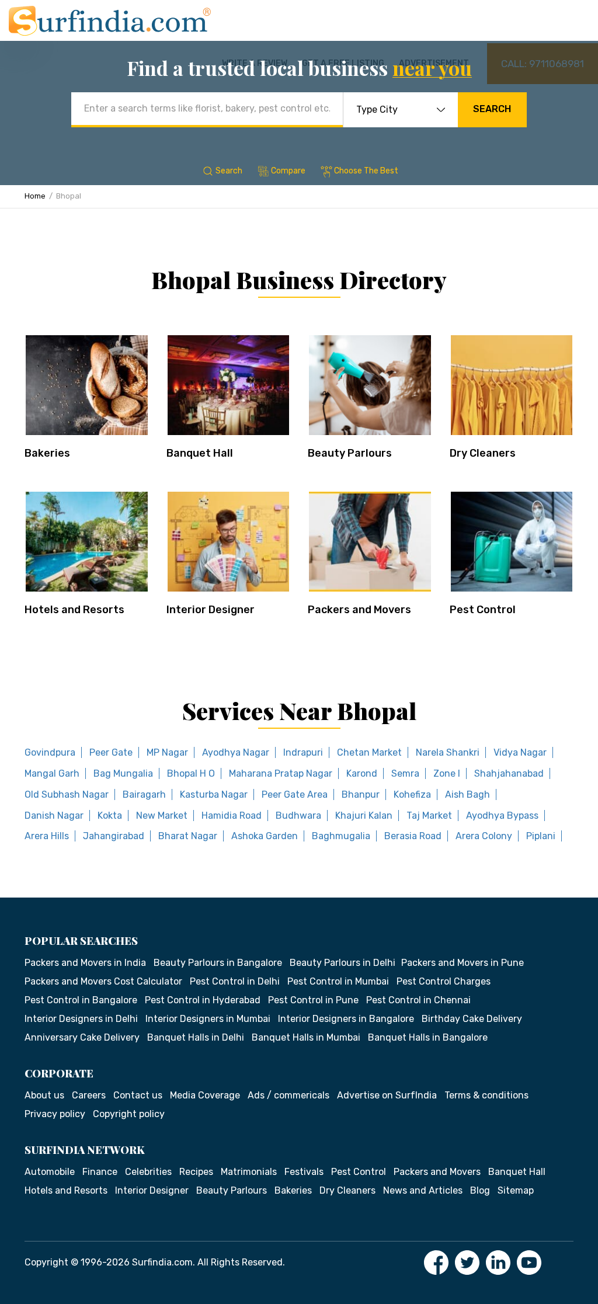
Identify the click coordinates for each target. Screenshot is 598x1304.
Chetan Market (369, 752)
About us (44, 1095)
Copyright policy (129, 1113)
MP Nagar (167, 752)
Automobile (50, 1171)
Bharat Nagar (187, 835)
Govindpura (50, 752)
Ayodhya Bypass (502, 815)
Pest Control (483, 609)
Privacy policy (55, 1113)
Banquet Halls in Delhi (195, 1037)
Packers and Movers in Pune (462, 962)
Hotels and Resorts (74, 609)
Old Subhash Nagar (67, 794)
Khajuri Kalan (363, 815)
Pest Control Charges (444, 981)
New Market (161, 815)
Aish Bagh (467, 794)
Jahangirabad (113, 835)
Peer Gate (111, 752)
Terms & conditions (486, 1095)
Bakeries (47, 453)
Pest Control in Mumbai (338, 981)
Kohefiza (412, 794)
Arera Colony (484, 835)
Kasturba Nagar (214, 794)
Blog (480, 1190)
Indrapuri (303, 752)
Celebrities (148, 1171)
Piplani (540, 835)
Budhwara (298, 815)
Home (35, 196)
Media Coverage (205, 1095)
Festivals (304, 1171)
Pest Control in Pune (313, 1000)
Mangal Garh (52, 773)
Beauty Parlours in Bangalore (218, 962)
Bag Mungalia (123, 773)
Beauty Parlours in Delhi (342, 962)
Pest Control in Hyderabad (202, 1000)
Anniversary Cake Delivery (82, 1037)
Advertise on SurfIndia (387, 1095)
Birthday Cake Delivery (472, 1018)
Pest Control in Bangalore (81, 1000)
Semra (405, 773)
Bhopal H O (191, 773)
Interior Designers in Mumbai (207, 1018)
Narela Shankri (447, 752)
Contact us (137, 1095)
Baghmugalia (341, 835)
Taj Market (429, 815)
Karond (361, 773)
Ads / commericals (288, 1095)
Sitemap (516, 1190)
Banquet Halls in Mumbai (306, 1037)
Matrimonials (249, 1171)
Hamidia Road (231, 815)
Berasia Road (412, 835)
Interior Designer (210, 609)
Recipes (196, 1171)
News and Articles (423, 1190)
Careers (89, 1095)
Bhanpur (361, 794)
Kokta (110, 815)
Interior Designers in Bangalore (346, 1018)
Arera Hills (47, 835)
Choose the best (366, 171)
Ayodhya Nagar (235, 752)
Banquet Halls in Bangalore (428, 1037)
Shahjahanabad (509, 773)
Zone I (446, 773)
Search (492, 108)
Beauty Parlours (350, 453)
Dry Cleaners (483, 453)
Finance (99, 1171)
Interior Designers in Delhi (81, 1018)
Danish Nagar (54, 815)
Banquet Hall (199, 453)
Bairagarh (144, 794)
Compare (288, 171)
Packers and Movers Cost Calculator (103, 981)
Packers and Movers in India (85, 962)
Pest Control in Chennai (418, 1000)
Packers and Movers (359, 609)
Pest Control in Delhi (235, 981)
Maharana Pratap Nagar (280, 773)
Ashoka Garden (264, 835)
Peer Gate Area (295, 794)
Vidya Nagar (520, 752)
